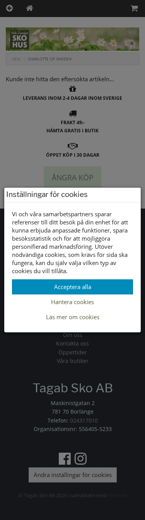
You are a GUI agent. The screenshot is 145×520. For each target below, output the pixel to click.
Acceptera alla (72, 287)
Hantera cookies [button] (72, 302)
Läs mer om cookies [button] (72, 317)
